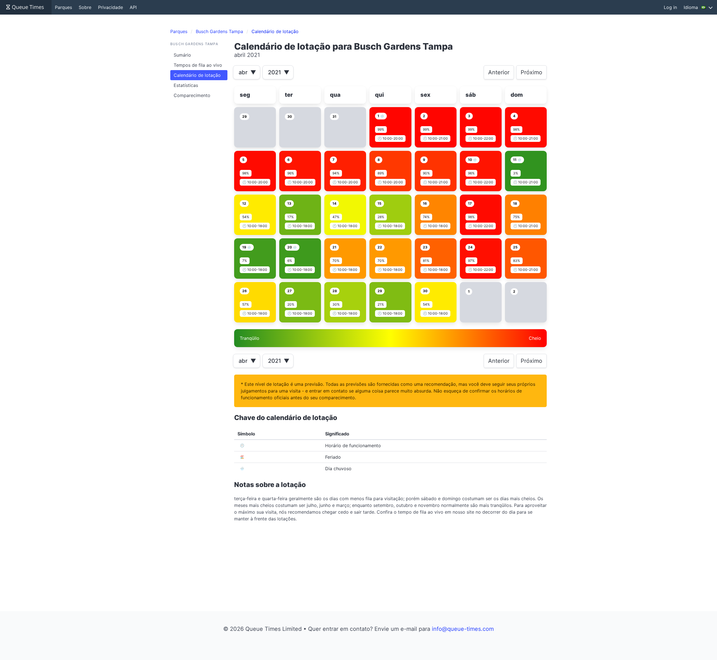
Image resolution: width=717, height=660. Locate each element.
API (133, 7)
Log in (670, 7)
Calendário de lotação (197, 75)
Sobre (85, 7)
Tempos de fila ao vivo (198, 65)
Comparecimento (192, 95)
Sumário (182, 55)
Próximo (531, 72)
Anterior (498, 72)
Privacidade (110, 7)
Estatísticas (186, 85)
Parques (63, 7)
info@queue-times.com (463, 629)
